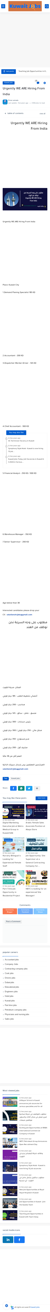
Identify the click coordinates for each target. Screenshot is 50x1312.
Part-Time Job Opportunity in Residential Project (11, 892)
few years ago (15, 438)
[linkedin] (8, 1239)
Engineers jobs (11, 991)
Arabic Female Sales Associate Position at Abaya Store (35, 826)
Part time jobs (11, 1005)
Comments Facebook (25, 911)
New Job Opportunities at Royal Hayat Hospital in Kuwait (31, 1191)
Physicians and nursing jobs (17, 1014)
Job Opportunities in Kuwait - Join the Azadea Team (32, 1203)
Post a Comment (13, 922)
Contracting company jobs (16, 969)
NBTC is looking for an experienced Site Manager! (36, 892)
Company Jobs (11, 964)
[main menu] (3, 6)
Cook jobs (9, 973)
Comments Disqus (40, 911)
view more (41, 798)
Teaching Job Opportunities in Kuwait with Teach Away (31, 1215)
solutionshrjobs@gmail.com (19, 615)
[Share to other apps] (37, 788)
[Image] (10, 1102)
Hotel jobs (9, 996)
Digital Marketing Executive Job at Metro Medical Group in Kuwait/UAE (13, 828)
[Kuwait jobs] (25, 6)
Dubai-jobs (9, 982)
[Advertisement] (25, 40)
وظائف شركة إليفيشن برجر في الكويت (31, 1155)
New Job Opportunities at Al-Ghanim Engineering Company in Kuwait (33, 72)
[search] (47, 6)
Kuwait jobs (8, 83)
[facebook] (19, 1239)
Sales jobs (9, 1019)
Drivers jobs (10, 978)
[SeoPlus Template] (12, 1307)
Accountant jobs (12, 959)
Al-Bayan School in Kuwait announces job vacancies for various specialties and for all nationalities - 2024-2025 (30, 1104)
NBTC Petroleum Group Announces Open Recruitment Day (33, 1143)
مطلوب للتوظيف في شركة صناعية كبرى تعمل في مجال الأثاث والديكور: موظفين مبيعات (33, 1117)
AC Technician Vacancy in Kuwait (21, 441)
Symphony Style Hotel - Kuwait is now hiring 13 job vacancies (32, 1167)
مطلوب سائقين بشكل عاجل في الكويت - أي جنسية (31, 1179)
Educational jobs (12, 987)
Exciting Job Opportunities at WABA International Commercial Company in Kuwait (33, 1131)
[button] (13, 788)
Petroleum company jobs (16, 1010)
